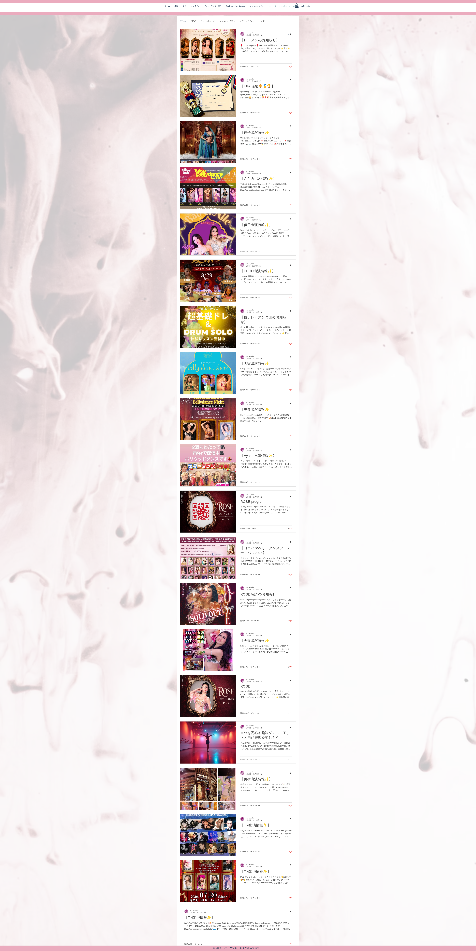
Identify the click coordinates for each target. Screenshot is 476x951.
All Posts (183, 21)
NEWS (193, 21)
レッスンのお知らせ (227, 21)
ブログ (261, 21)
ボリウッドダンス (247, 21)
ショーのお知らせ (208, 21)
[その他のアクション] (291, 33)
